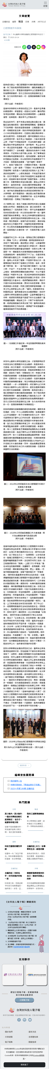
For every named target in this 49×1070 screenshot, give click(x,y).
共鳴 (33, 22)
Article (42, 22)
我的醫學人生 (16, 781)
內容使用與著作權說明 (21, 947)
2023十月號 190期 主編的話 (22, 788)
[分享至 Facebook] (29, 47)
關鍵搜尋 (32, 1042)
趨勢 (14, 22)
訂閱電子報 (24, 1000)
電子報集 (9, 1042)
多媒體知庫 (33, 1037)
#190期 (7, 40)
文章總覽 (9, 1037)
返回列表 (23, 765)
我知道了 (24, 1065)
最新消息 (32, 1032)
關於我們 (9, 1032)
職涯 (20, 21)
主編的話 (6, 22)
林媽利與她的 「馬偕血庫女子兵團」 (25, 785)
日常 (27, 22)
